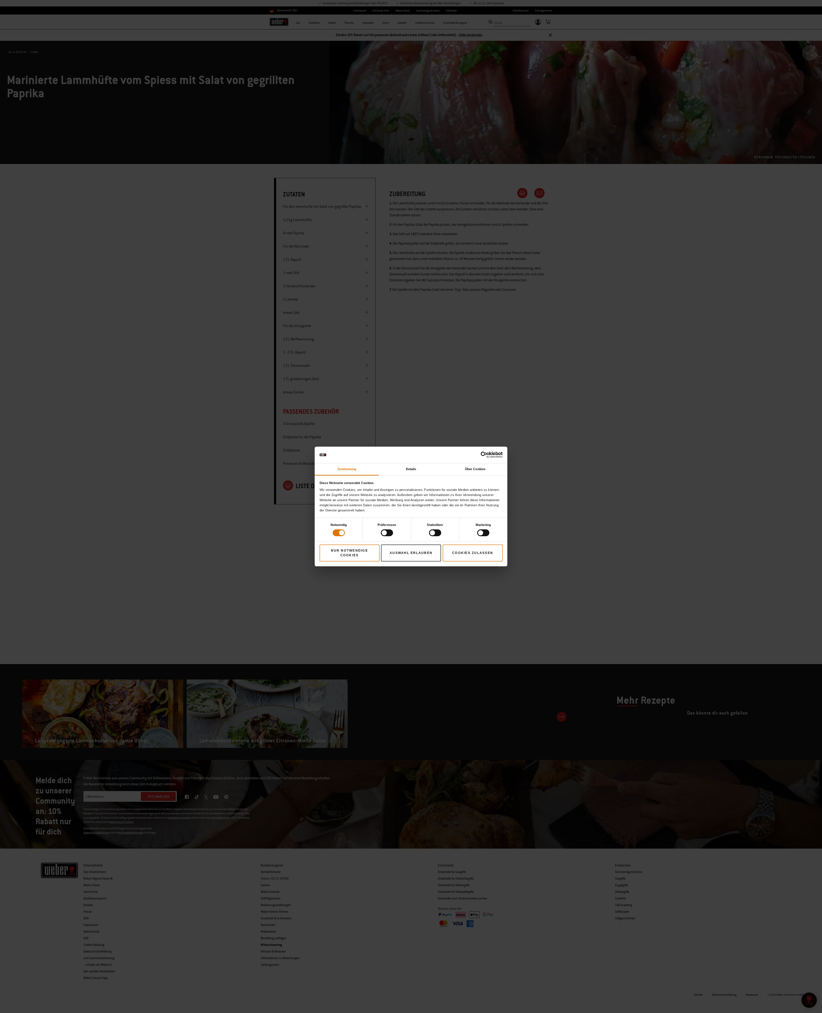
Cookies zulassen (472, 553)
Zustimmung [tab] (346, 469)
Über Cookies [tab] (475, 469)
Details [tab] (411, 469)
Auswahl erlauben (411, 553)
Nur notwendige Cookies (349, 553)
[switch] (387, 532)
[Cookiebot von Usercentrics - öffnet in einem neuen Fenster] (484, 455)
